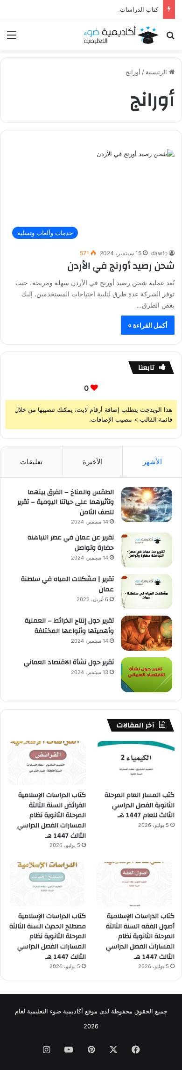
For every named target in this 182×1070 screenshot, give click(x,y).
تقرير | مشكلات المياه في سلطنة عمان (67, 584)
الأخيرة (93, 461)
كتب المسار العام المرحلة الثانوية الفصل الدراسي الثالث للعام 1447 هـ (140, 805)
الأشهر (152, 461)
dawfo (159, 253)
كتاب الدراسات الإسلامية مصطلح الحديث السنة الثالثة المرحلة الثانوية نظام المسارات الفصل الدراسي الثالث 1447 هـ (47, 936)
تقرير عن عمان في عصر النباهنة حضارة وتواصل (71, 542)
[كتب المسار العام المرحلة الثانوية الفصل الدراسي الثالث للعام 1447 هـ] (135, 763)
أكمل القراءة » (148, 325)
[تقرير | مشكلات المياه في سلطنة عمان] (146, 591)
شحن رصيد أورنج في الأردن (121, 265)
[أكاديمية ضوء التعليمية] (121, 35)
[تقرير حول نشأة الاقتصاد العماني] (146, 674)
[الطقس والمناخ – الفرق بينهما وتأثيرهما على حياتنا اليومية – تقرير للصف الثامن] (146, 504)
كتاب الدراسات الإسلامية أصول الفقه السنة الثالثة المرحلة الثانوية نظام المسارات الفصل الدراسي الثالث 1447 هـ (140, 936)
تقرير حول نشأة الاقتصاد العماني (69, 662)
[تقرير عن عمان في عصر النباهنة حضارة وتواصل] (146, 549)
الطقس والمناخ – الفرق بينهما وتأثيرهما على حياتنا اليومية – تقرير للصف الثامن (65, 502)
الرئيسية (157, 72)
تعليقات (31, 461)
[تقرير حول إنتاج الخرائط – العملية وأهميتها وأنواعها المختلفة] (146, 633)
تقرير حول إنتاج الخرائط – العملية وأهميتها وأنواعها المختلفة (69, 626)
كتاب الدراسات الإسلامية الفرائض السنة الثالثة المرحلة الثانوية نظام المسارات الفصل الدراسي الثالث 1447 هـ (51, 815)
